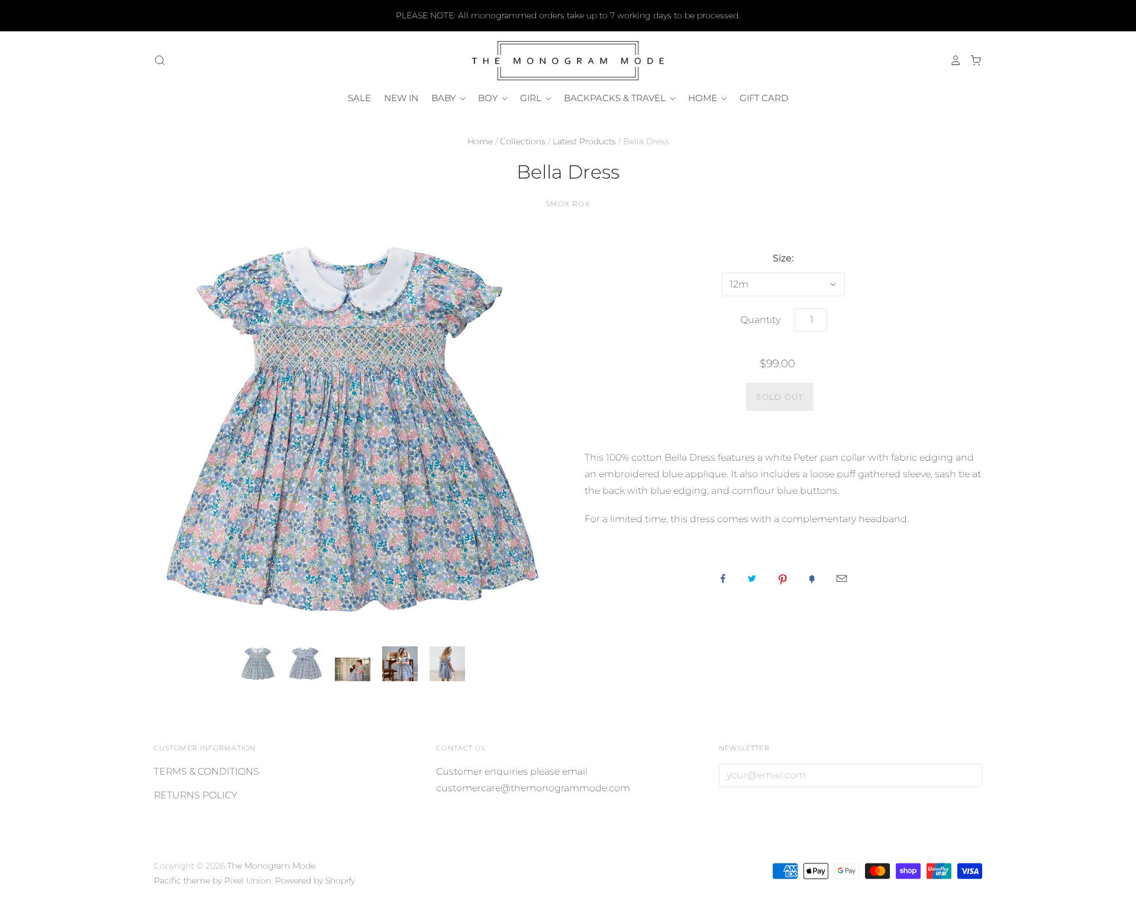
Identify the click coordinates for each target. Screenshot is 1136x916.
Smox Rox (568, 203)
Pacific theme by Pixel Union (212, 880)
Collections (523, 141)
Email (841, 578)
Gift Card (764, 97)
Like (723, 578)
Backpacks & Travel (616, 97)
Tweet (752, 578)
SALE (359, 97)
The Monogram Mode (271, 865)
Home (480, 141)
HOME (703, 97)
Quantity (760, 319)
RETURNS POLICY (195, 795)
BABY (444, 97)
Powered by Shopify (315, 880)
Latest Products (584, 141)
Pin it (782, 578)
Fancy (811, 578)
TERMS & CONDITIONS (206, 771)
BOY (489, 97)
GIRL (532, 97)
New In (401, 97)
